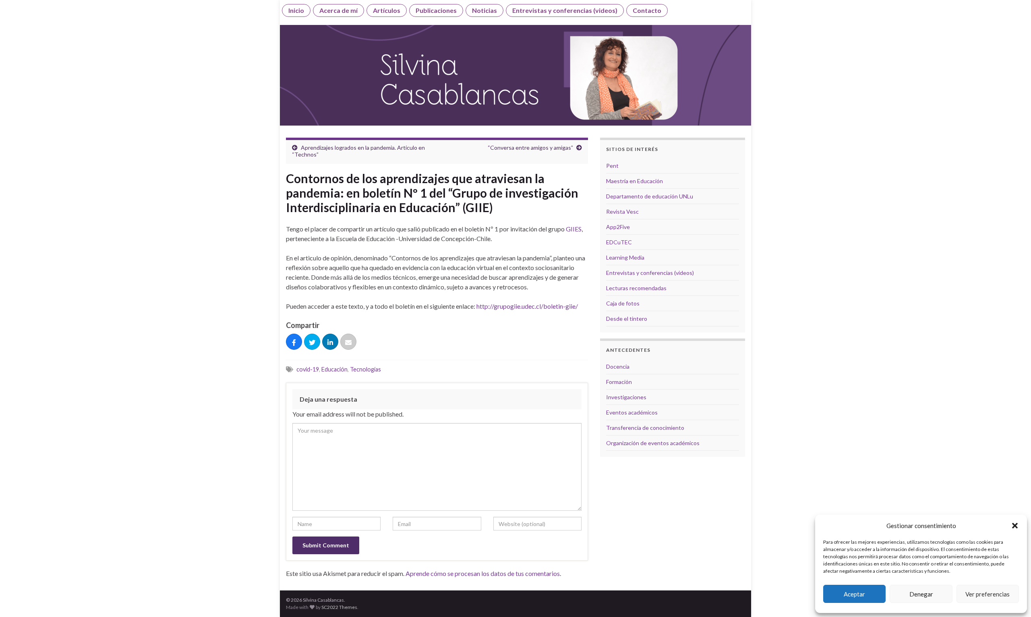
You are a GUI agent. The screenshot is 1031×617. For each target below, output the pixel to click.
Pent (612, 165)
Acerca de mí (338, 10)
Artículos (386, 10)
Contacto (647, 10)
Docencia (617, 366)
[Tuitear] (312, 342)
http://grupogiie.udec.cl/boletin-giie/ (527, 306)
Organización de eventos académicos (653, 443)
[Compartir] (294, 342)
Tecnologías (365, 369)
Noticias (484, 10)
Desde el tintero (626, 318)
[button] (1015, 526)
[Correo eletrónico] (348, 342)
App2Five (618, 226)
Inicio (296, 10)
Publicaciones (436, 10)
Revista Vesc (622, 211)
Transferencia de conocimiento (645, 427)
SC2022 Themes (339, 607)
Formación (619, 381)
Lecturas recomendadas (636, 288)
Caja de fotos (623, 303)
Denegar (921, 594)
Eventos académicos (632, 412)
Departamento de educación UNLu (649, 196)
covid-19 (307, 369)
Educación (334, 369)
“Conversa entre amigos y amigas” (530, 147)
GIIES (574, 229)
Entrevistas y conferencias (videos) (564, 10)
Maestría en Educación (634, 180)
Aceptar (854, 594)
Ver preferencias (987, 594)
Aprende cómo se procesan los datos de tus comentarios (483, 573)
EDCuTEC (619, 242)
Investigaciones (626, 397)
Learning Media (625, 257)
